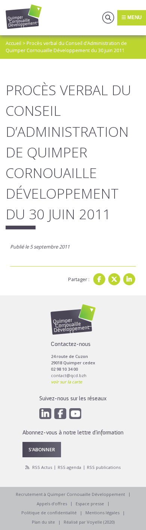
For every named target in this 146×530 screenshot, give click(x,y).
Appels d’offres (52, 503)
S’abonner (41, 449)
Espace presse (90, 503)
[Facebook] (99, 279)
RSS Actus (42, 467)
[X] (114, 279)
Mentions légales (102, 512)
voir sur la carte (66, 382)
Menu (134, 17)
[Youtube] (75, 413)
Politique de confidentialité (49, 512)
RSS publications (104, 467)
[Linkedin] (129, 279)
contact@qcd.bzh (68, 375)
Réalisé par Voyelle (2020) (89, 522)
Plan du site (43, 522)
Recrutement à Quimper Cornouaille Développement (70, 494)
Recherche (108, 18)
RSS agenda (69, 467)
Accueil (13, 43)
